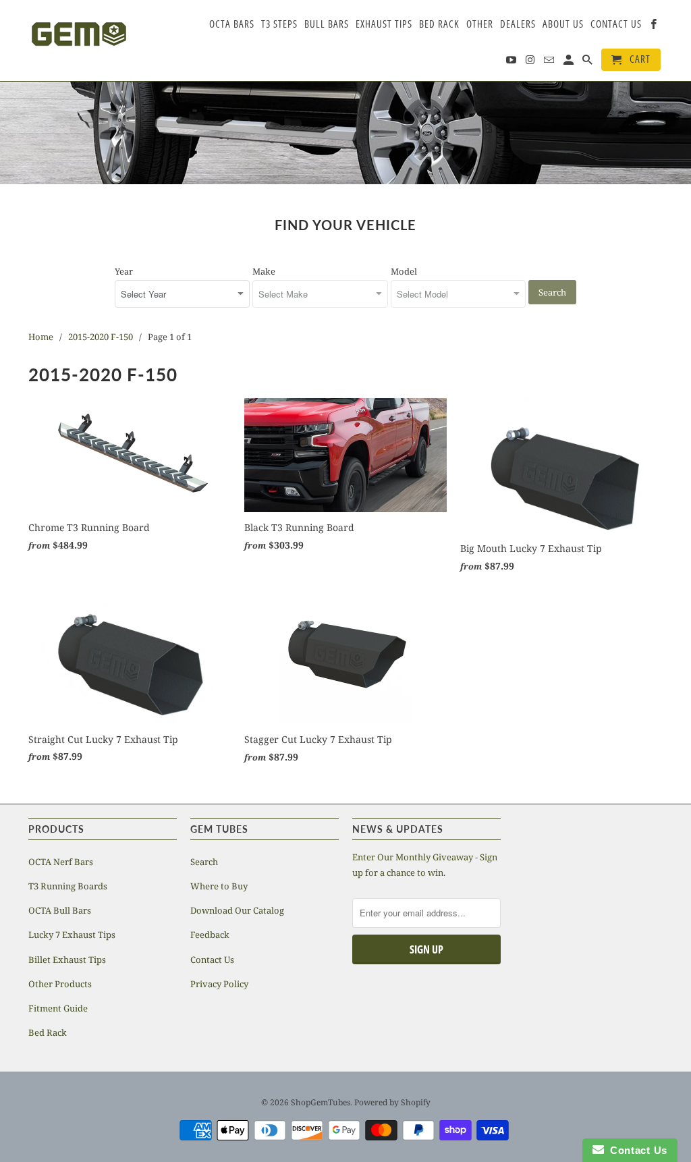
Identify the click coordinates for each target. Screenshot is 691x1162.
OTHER (479, 24)
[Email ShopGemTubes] (550, 62)
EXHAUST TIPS (384, 24)
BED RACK (439, 24)
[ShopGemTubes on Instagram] (531, 62)
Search (552, 292)
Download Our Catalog (237, 910)
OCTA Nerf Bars (60, 862)
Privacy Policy (219, 984)
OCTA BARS (231, 24)
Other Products (60, 984)
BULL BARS (326, 24)
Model (404, 271)
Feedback (209, 935)
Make (263, 271)
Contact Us (212, 959)
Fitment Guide (58, 1008)
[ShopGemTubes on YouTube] (512, 62)
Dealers (518, 24)
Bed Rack (47, 1032)
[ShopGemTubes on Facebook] (654, 26)
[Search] (588, 62)
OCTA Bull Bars (59, 910)
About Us (563, 24)
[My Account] (569, 62)
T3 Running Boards (67, 886)
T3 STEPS (279, 24)
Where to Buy (219, 886)
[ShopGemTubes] (79, 35)
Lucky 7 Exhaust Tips (71, 935)
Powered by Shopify (392, 1102)
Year (124, 271)
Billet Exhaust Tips (67, 959)
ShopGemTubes (320, 1102)
